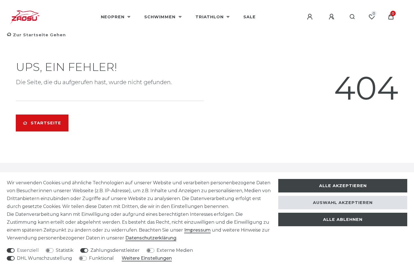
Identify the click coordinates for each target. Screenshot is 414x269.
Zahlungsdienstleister (115, 250)
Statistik (65, 250)
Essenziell (28, 250)
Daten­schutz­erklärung (150, 238)
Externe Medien (175, 250)
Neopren (113, 16)
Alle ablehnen (342, 219)
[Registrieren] (332, 17)
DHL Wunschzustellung (44, 258)
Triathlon (210, 16)
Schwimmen (160, 16)
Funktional (101, 258)
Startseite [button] (46, 122)
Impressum (197, 230)
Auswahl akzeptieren (343, 202)
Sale (249, 16)
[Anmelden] (310, 17)
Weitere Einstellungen (147, 258)
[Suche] (352, 17)
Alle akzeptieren (343, 185)
